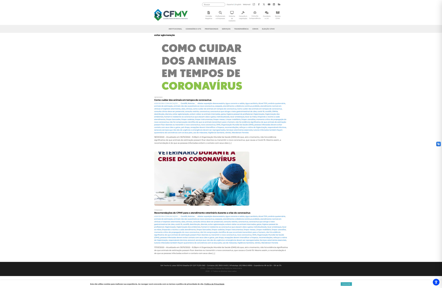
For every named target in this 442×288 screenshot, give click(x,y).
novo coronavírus (208, 125)
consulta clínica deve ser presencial (169, 111)
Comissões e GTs (193, 29)
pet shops (185, 127)
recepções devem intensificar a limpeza (207, 127)
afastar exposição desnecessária (211, 103)
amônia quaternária (276, 103)
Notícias (191, 103)
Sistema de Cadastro (232, 18)
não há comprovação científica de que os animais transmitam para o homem (202, 122)
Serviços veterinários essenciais (239, 130)
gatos (223, 114)
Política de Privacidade (214, 284)
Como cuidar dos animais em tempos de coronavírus (182, 100)
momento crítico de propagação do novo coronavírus (176, 232)
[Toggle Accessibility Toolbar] (436, 282)
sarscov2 (157, 130)
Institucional (175, 29)
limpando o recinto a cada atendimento (179, 230)
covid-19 (260, 111)
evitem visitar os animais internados (205, 114)
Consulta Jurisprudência (255, 17)
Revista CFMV (278, 17)
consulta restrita (192, 111)
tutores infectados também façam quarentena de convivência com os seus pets (188, 243)
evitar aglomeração (181, 114)
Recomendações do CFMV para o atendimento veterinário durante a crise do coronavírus (202, 212)
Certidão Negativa (208, 17)
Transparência (241, 29)
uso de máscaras (200, 133)
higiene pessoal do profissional (240, 114)
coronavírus (204, 111)
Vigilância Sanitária (216, 133)
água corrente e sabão (235, 103)
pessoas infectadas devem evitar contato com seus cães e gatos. (187, 237)
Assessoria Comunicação (166, 103)
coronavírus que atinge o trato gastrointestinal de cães (233, 111)
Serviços (226, 29)
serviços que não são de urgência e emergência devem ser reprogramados (193, 130)
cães (183, 109)
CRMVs (255, 29)
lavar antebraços (237, 117)
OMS (218, 125)
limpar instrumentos (203, 119)
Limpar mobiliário (233, 119)
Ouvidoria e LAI (266, 17)
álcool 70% (262, 103)
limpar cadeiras (187, 119)
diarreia (168, 114)
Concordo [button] (346, 284)
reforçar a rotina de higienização (253, 127)
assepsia (218, 106)
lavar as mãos (251, 117)
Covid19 (184, 103)
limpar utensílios (248, 119)
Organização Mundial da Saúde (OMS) (237, 125)
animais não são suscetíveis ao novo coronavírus (194, 106)
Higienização (258, 114)
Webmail (246, 4)
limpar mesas (219, 119)
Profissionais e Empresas (220, 17)
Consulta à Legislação (243, 17)
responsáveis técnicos (277, 127)
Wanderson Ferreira (240, 133)
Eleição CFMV (268, 29)
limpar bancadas (173, 119)
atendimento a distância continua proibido (241, 106)
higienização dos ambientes (188, 227)
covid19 (268, 111)
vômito (228, 133)
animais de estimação (163, 106)
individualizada (223, 117)
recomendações (231, 127)
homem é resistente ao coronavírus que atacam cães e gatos (190, 117)
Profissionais (211, 29)
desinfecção (159, 114)
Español (230, 4)
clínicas (189, 109)
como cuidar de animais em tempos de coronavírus (214, 109)
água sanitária (251, 103)
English (238, 4)
